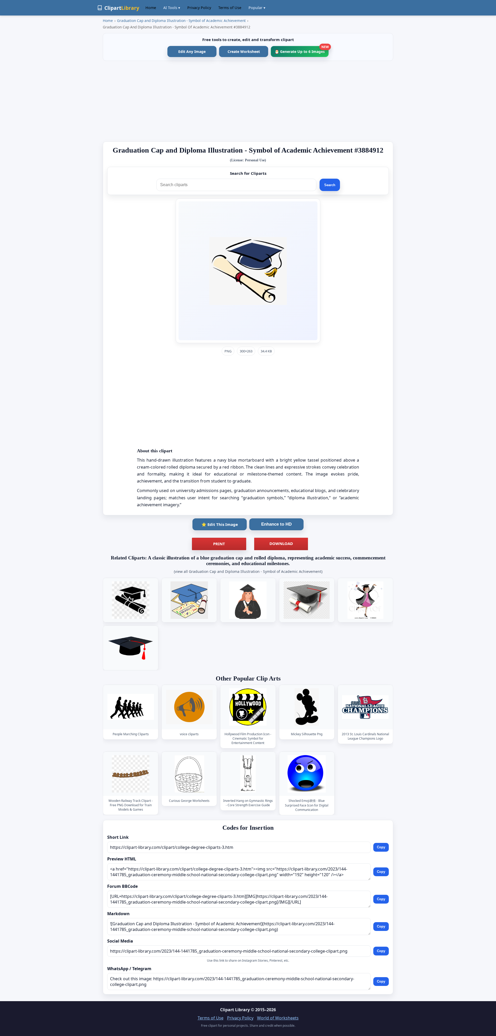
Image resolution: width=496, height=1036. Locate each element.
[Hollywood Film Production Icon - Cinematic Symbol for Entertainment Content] (248, 707)
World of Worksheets (278, 1018)
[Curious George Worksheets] (189, 774)
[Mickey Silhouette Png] (306, 707)
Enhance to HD (276, 524)
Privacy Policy (199, 7)
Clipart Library (235, 1010)
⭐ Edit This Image (220, 524)
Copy (381, 847)
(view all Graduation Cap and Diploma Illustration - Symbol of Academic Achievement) (248, 571)
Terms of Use (229, 7)
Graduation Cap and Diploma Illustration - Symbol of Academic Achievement (181, 20)
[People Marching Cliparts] (130, 707)
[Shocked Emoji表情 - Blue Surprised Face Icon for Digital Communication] (306, 774)
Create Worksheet (244, 51)
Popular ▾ (257, 7)
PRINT (219, 543)
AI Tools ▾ (171, 7)
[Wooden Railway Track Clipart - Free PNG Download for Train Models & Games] (130, 774)
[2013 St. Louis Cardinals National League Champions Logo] (365, 707)
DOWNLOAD (281, 543)
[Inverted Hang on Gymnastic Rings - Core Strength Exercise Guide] (248, 774)
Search (329, 185)
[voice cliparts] (189, 707)
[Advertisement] (248, 101)
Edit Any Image (192, 51)
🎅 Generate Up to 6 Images (302, 50)
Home (150, 7)
